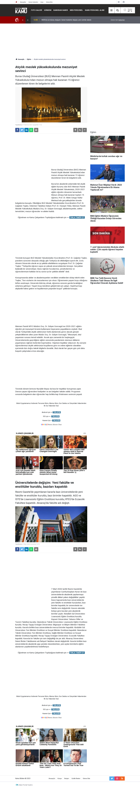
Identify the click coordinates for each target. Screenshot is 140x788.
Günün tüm (118, 20)
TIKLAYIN (56, 412)
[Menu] (111, 10)
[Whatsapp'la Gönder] (31, 130)
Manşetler (23, 2)
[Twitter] (22, 130)
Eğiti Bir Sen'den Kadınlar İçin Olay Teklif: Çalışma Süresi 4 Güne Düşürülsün (68, 20)
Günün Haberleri (33, 2)
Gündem (47, 10)
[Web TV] (119, 2)
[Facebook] (17, 130)
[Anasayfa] (16, 2)
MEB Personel (76, 10)
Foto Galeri (36, 10)
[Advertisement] (70, 41)
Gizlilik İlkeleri (76, 778)
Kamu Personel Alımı (94, 10)
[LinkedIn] (26, 130)
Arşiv (41, 2)
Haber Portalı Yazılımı (26, 785)
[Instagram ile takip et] (117, 778)
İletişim (66, 778)
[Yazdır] (36, 130)
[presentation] (22, 20)
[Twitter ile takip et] (111, 778)
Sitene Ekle (49, 2)
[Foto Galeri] (123, 2)
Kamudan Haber (60, 10)
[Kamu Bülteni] (21, 10)
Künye (60, 778)
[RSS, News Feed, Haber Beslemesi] (122, 778)
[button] (75, 130)
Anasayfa (52, 778)
